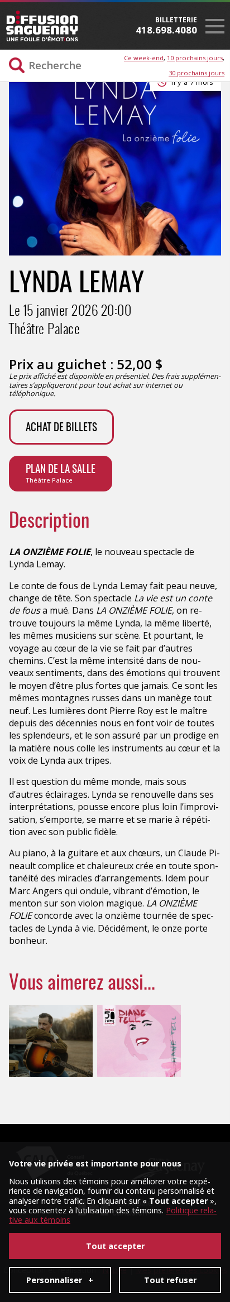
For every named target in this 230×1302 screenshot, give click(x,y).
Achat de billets (61, 428)
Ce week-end (144, 58)
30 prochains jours (196, 73)
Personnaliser (59, 1280)
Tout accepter (115, 1246)
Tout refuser (170, 1280)
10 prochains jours (195, 58)
